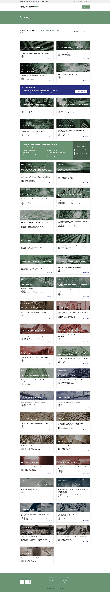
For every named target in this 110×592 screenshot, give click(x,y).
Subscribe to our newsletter (80, 153)
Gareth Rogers (67, 134)
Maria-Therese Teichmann (65, 494)
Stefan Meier (30, 383)
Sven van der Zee (31, 425)
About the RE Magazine (53, 582)
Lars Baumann (32, 338)
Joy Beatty (32, 291)
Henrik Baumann (38, 338)
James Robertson (40, 226)
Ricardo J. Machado (83, 225)
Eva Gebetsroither (74, 494)
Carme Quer (42, 539)
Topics (87, 7)
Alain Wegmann (76, 202)
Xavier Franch (47, 539)
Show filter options (75, 31)
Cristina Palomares (36, 539)
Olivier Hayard (81, 202)
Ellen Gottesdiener (68, 448)
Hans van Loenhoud (68, 247)
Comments (80, 1)
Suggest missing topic (81, 91)
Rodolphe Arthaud (31, 359)
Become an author (66, 583)
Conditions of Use (60, 588)
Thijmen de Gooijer (36, 268)
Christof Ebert (67, 338)
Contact (50, 583)
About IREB (51, 580)
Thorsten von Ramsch (68, 177)
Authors (85, 1)
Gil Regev (71, 202)
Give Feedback (65, 580)
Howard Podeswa (31, 180)
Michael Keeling (43, 268)
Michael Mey (30, 111)
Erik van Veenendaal (68, 539)
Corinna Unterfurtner (81, 494)
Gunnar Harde (30, 55)
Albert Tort (67, 293)
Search (89, 1)
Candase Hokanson (37, 291)
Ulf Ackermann (69, 470)
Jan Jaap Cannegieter (41, 404)
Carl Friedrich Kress (68, 427)
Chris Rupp (69, 316)
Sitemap (46, 588)
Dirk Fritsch (74, 470)
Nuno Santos (30, 134)
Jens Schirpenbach (68, 518)
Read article (49, 58)
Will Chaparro (48, 268)
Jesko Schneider (43, 518)
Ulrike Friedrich (73, 316)
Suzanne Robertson (33, 226)
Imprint (50, 588)
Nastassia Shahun (68, 76)
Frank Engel (49, 518)
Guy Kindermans (67, 54)
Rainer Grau (30, 202)
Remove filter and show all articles (83, 37)
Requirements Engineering (29, 6)
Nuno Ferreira (77, 225)
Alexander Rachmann (37, 518)
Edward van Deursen (33, 404)
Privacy (54, 588)
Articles (75, 1)
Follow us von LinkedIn (81, 149)
